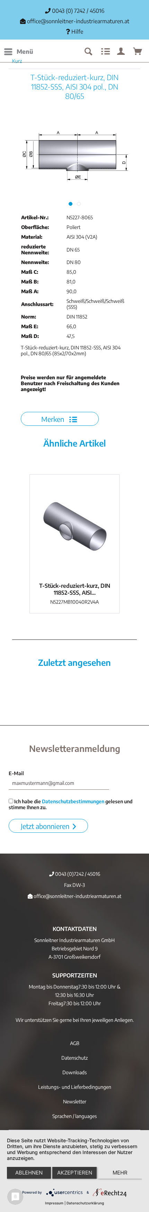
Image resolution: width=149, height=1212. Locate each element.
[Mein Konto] (121, 52)
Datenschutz (74, 1058)
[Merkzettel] (105, 52)
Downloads (74, 1072)
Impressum (54, 1203)
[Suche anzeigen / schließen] (88, 52)
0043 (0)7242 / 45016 (77, 874)
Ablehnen (29, 1172)
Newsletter (74, 1101)
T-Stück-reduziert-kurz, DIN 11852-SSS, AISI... (74, 589)
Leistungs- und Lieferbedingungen (74, 1087)
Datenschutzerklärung (85, 1203)
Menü (25, 51)
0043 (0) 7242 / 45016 (77, 10)
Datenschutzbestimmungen (73, 801)
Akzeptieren (74, 1172)
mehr (120, 1172)
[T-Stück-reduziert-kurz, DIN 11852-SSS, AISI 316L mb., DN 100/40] (74, 527)
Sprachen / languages (74, 1116)
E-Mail (16, 773)
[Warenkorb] (138, 52)
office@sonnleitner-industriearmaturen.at (78, 21)
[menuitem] (18, 52)
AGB (74, 1043)
